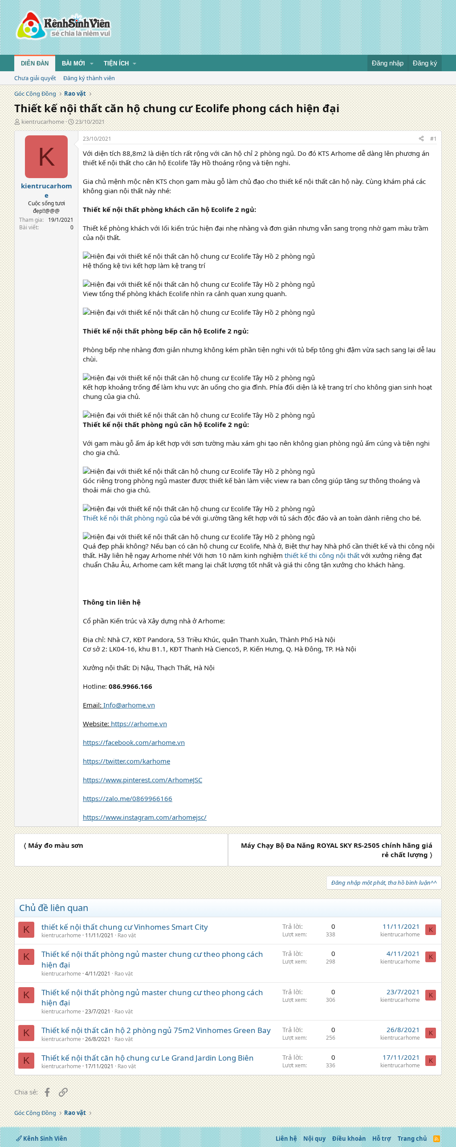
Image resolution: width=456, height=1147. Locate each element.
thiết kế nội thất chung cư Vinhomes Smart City (124, 927)
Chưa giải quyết (35, 78)
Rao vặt (127, 935)
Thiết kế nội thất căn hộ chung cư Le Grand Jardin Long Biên (147, 1058)
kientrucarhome (42, 122)
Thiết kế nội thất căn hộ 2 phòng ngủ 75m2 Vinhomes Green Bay (156, 1030)
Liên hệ (286, 1139)
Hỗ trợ (381, 1139)
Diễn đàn (35, 63)
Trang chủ (412, 1139)
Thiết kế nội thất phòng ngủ (126, 517)
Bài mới (73, 63)
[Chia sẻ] (421, 139)
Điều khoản (349, 1139)
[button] (92, 63)
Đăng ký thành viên (89, 78)
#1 (433, 138)
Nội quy (314, 1139)
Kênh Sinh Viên (44, 1139)
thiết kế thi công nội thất (322, 555)
